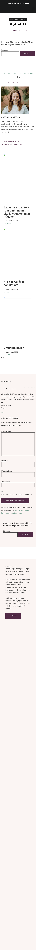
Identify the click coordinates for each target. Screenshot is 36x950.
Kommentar (6, 431)
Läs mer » (7, 224)
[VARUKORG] (25, 9)
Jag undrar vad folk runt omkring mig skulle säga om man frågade (17, 212)
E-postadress (7, 471)
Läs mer (13, 616)
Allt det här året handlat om (14, 283)
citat (21, 73)
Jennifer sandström (18, 3)
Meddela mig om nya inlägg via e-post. (17, 494)
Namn (4, 461)
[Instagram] (13, 82)
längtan (26, 73)
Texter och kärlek (18, 19)
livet (31, 73)
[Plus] (23, 82)
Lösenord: (5, 50)
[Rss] (28, 82)
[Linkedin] (18, 82)
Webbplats (5, 481)
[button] (1, 8)
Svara (2, 412)
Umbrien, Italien (14, 347)
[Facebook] (8, 82)
